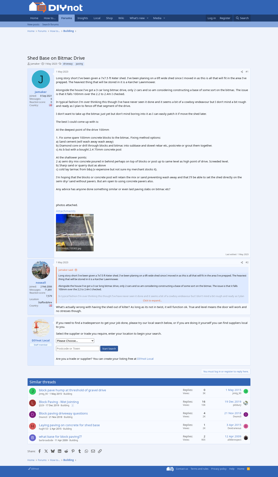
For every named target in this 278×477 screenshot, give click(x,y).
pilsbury (237, 405)
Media (157, 18)
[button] (147, 18)
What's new (137, 18)
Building (68, 393)
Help (232, 468)
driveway (68, 63)
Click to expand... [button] (152, 300)
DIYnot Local (145, 358)
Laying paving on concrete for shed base (69, 425)
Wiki (121, 18)
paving (79, 63)
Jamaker (35, 63)
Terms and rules (199, 468)
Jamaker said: (65, 270)
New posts (33, 24)
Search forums (50, 24)
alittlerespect (234, 439)
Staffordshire (45, 302)
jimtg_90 (43, 393)
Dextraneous (234, 428)
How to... (50, 18)
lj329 (41, 405)
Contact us (182, 468)
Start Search (109, 348)
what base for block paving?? (60, 436)
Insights (83, 18)
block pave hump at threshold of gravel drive (72, 390)
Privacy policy (219, 468)
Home (34, 18)
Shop (109, 18)
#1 (247, 71)
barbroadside (46, 440)
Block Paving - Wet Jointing (59, 402)
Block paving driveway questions (63, 413)
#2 (247, 262)
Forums (66, 18)
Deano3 (43, 417)
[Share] (241, 72)
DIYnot (35, 468)
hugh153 (43, 428)
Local (97, 18)
